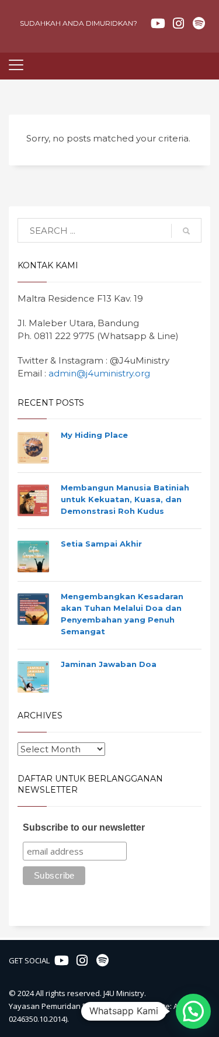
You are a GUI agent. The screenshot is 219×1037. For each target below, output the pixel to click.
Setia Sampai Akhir (101, 543)
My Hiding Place (94, 435)
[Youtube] (157, 23)
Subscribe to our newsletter (84, 827)
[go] (186, 231)
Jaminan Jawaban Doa (109, 664)
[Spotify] (198, 23)
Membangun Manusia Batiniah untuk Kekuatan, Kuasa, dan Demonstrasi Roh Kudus (125, 499)
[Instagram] (178, 23)
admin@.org (99, 373)
